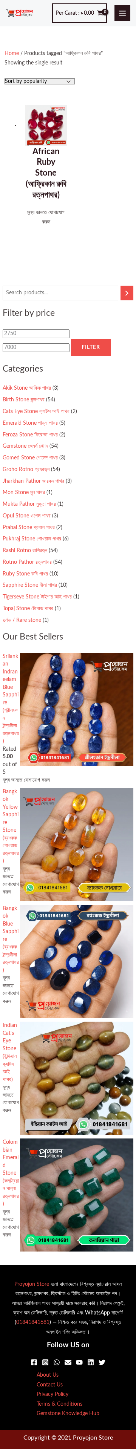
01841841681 (32, 1322)
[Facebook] (34, 1362)
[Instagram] (45, 1362)
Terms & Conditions (59, 1404)
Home (12, 53)
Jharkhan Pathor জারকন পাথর (33, 481)
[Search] (127, 293)
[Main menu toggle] (122, 13)
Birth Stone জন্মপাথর (24, 399)
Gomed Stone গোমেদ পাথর (30, 458)
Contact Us (50, 1385)
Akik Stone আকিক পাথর (27, 388)
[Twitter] (102, 1362)
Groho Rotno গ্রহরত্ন (26, 469)
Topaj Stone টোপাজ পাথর (28, 608)
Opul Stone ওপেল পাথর (27, 516)
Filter (91, 347)
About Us (48, 1375)
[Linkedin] (90, 1362)
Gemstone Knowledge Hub (68, 1413)
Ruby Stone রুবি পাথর (25, 574)
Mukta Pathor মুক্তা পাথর (29, 504)
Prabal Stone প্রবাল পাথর (29, 527)
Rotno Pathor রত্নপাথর (27, 562)
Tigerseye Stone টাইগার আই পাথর (37, 597)
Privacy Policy (52, 1394)
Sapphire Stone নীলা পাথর (30, 585)
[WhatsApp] (56, 1362)
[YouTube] (79, 1362)
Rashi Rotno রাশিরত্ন (25, 550)
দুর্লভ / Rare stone (22, 620)
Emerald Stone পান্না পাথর (30, 423)
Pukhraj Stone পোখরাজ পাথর (32, 539)
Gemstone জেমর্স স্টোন (25, 446)
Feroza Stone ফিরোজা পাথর (30, 435)
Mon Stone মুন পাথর (24, 492)
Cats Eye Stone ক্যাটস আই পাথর (36, 411)
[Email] (68, 1362)
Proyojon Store (31, 1284)
